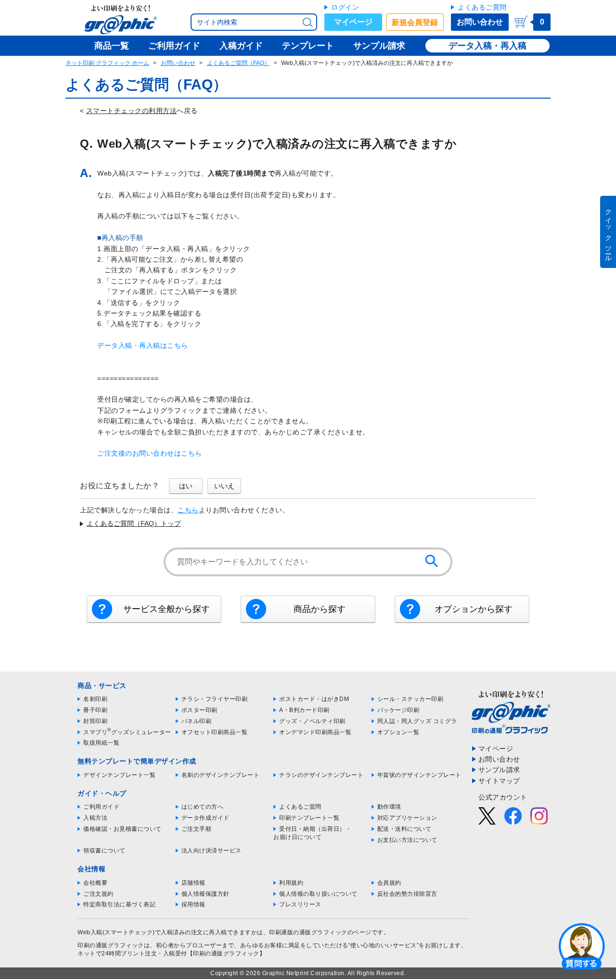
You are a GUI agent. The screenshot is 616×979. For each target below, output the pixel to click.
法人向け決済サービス (211, 850)
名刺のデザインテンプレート (220, 775)
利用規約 (291, 882)
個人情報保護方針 (205, 893)
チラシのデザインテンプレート (321, 775)
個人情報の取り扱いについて (318, 893)
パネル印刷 (196, 721)
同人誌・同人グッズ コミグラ (417, 721)
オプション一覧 (398, 732)
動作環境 (389, 806)
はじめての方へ (202, 806)
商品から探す (320, 609)
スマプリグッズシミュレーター (127, 732)
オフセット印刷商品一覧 (214, 732)
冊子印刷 (95, 710)
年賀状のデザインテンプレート (419, 775)
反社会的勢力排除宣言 (407, 893)
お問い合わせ (480, 22)
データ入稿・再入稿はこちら (142, 345)
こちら (188, 510)
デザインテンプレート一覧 (119, 775)
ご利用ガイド (101, 806)
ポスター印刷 (199, 710)
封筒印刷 (95, 721)
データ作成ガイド (205, 817)
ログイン (345, 7)
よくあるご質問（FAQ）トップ (134, 523)
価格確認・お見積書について (122, 829)
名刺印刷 (95, 699)
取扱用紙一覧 (101, 742)
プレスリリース (300, 904)
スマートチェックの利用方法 (131, 110)
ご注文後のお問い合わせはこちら (149, 453)
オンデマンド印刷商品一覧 (315, 732)
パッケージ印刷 (398, 710)
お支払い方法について (407, 840)
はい (185, 486)
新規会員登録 (415, 22)
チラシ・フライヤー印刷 (214, 699)
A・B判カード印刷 (304, 710)
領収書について (104, 850)
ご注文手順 (196, 829)
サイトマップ (499, 781)
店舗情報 (193, 882)
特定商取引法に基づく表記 (119, 904)
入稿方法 (95, 817)
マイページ (353, 22)
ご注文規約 (98, 893)
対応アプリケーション (407, 817)
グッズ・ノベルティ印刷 (312, 721)
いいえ (224, 486)
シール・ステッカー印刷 (410, 699)
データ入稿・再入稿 (487, 46)
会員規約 (389, 882)
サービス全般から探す (166, 609)
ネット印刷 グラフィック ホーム (107, 63)
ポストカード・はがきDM (314, 699)
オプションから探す (474, 609)
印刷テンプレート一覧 (309, 817)
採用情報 (193, 904)
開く (582, 946)
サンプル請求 (499, 770)
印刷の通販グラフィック (110, 945)
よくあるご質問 (482, 7)
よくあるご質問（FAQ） (238, 63)
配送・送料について (404, 829)
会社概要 (95, 882)
